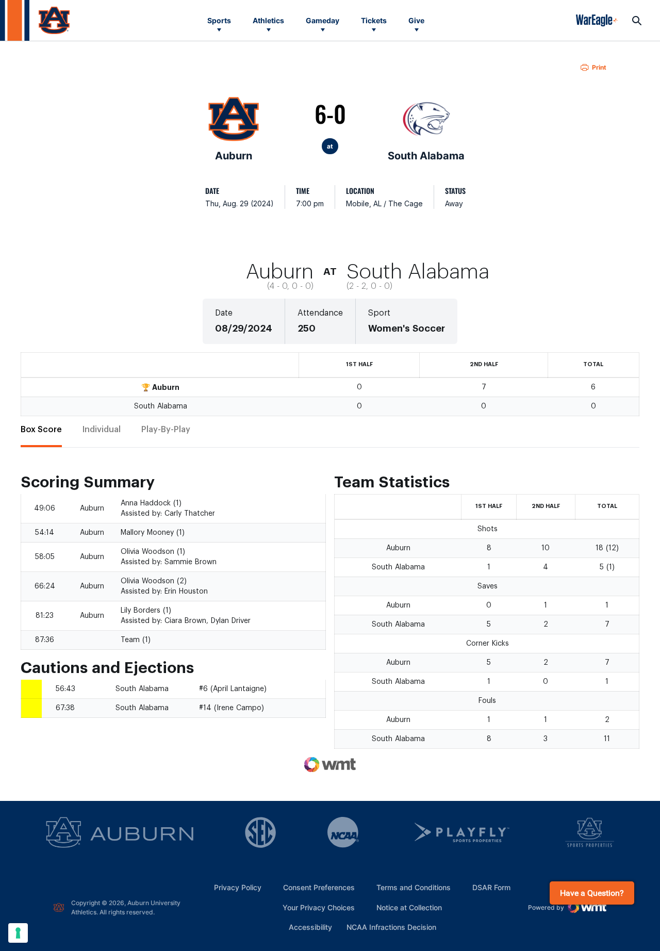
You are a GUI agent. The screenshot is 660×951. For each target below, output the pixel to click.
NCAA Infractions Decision (391, 926)
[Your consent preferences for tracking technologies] (18, 933)
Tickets (374, 20)
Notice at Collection (409, 907)
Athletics (268, 20)
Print (599, 67)
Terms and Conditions (413, 887)
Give (416, 20)
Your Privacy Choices (319, 907)
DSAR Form (491, 887)
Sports (219, 20)
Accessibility (310, 926)
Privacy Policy (237, 887)
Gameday (322, 20)
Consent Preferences (319, 887)
